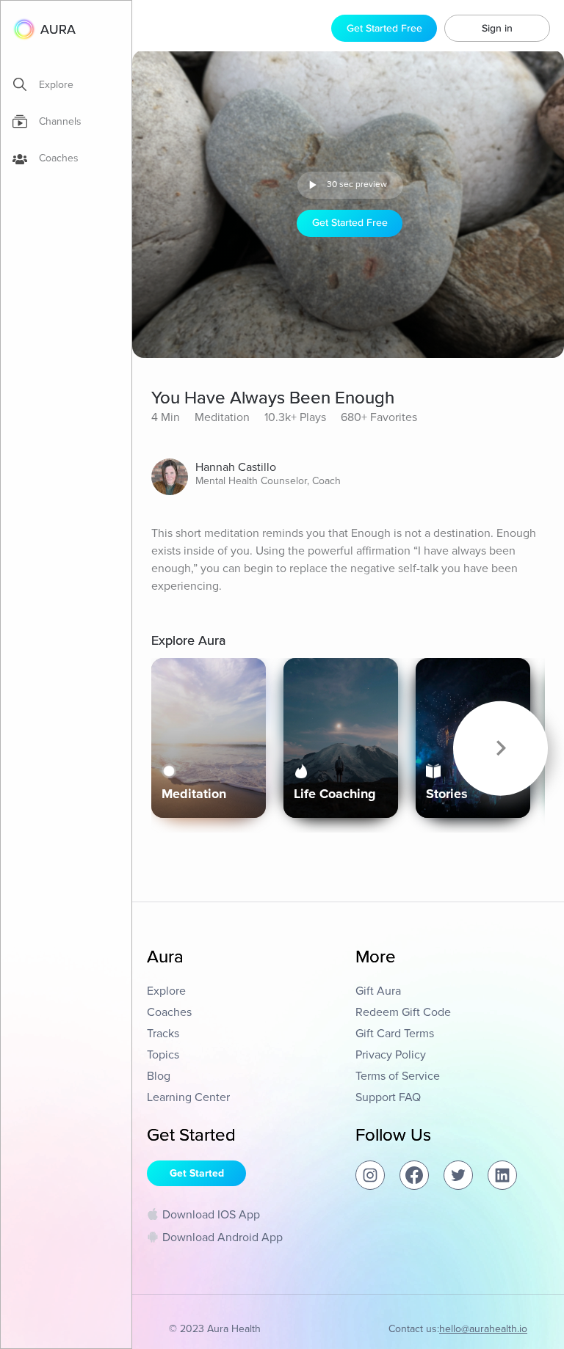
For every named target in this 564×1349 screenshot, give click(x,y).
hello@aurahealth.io (483, 1329)
